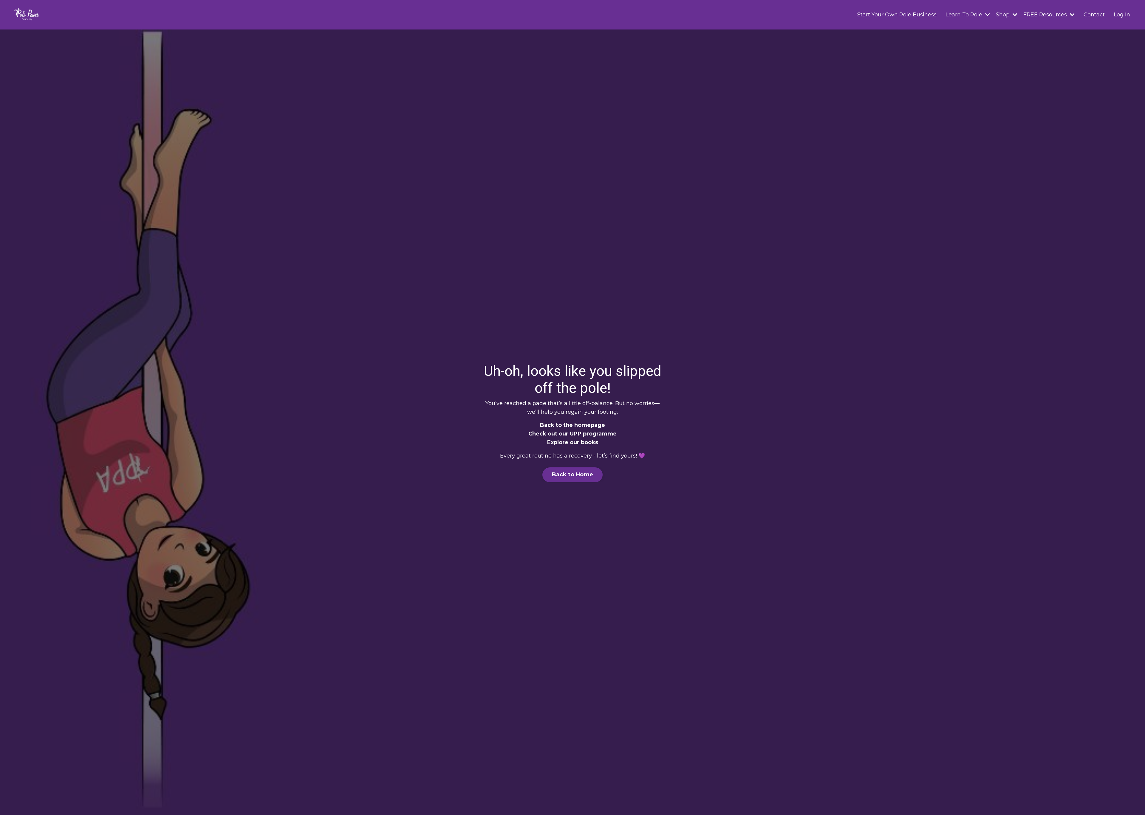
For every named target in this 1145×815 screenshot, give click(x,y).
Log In (1122, 14)
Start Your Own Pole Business (897, 14)
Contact (1094, 14)
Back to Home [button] (572, 474)
